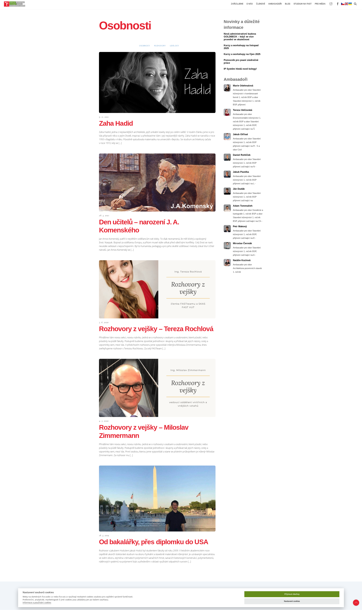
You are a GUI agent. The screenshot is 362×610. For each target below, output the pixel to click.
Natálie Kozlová (241, 260)
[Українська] (350, 3)
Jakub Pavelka (241, 172)
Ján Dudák (239, 189)
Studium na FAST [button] (303, 4)
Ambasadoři (275, 4)
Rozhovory (160, 45)
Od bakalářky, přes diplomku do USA (153, 542)
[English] (346, 3)
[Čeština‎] (343, 3)
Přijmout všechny (291, 594)
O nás (249, 4)
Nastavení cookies (292, 601)
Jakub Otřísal (240, 134)
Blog (287, 4)
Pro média (320, 4)
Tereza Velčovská (242, 110)
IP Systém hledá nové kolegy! (240, 68)
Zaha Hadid (116, 123)
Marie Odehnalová (243, 85)
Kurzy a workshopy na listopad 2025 (241, 47)
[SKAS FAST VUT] (14, 5)
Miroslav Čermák (242, 243)
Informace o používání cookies (37, 602)
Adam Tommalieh (242, 205)
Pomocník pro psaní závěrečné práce (241, 61)
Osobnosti (144, 45)
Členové (260, 4)
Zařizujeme (237, 4)
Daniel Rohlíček (241, 155)
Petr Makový (240, 226)
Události (174, 45)
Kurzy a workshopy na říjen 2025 (242, 54)
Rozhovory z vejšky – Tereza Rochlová (156, 329)
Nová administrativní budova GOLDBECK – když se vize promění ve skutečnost (240, 36)
